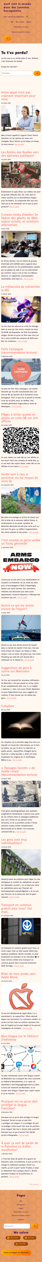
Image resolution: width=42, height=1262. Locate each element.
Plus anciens (35, 1184)
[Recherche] (34, 1226)
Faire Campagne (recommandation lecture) (19, 351)
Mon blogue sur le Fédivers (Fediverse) (19, 1038)
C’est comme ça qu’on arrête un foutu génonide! (20, 542)
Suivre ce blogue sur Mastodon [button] (16, 1253)
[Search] (37, 73)
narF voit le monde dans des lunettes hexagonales (17, 7)
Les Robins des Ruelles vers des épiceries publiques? (20, 154)
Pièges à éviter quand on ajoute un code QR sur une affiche (19, 418)
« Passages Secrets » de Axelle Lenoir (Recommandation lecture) (19, 771)
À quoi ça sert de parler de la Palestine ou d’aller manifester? (19, 1147)
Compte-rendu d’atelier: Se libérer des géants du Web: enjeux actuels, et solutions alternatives (20, 220)
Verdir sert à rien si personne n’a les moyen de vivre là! (19, 478)
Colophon (7, 706)
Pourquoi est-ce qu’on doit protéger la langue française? (19, 1105)
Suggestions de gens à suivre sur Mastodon (16, 670)
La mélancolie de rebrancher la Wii (20, 289)
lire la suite (19, 144)
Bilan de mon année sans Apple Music (18, 976)
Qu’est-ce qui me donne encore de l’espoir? (17, 607)
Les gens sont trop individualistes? (14, 841)
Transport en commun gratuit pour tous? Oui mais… (16, 908)
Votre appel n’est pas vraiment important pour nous (18, 96)
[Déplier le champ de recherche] (7, 38)
